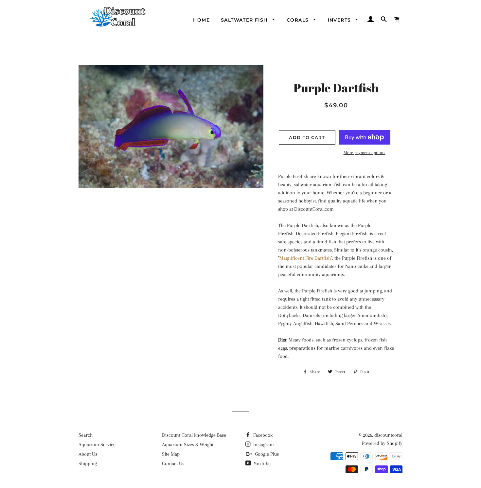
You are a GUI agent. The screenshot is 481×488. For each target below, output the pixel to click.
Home (201, 20)
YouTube (261, 463)
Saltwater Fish (245, 20)
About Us (88, 454)
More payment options (364, 152)
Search (86, 435)
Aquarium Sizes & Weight (187, 444)
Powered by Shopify (382, 443)
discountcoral (388, 435)
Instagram (263, 444)
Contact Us (173, 463)
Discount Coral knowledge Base (194, 435)
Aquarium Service (97, 444)
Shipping (88, 463)
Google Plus (266, 454)
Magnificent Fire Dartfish (305, 258)
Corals (299, 20)
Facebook (262, 435)
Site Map (171, 454)
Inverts (340, 20)
